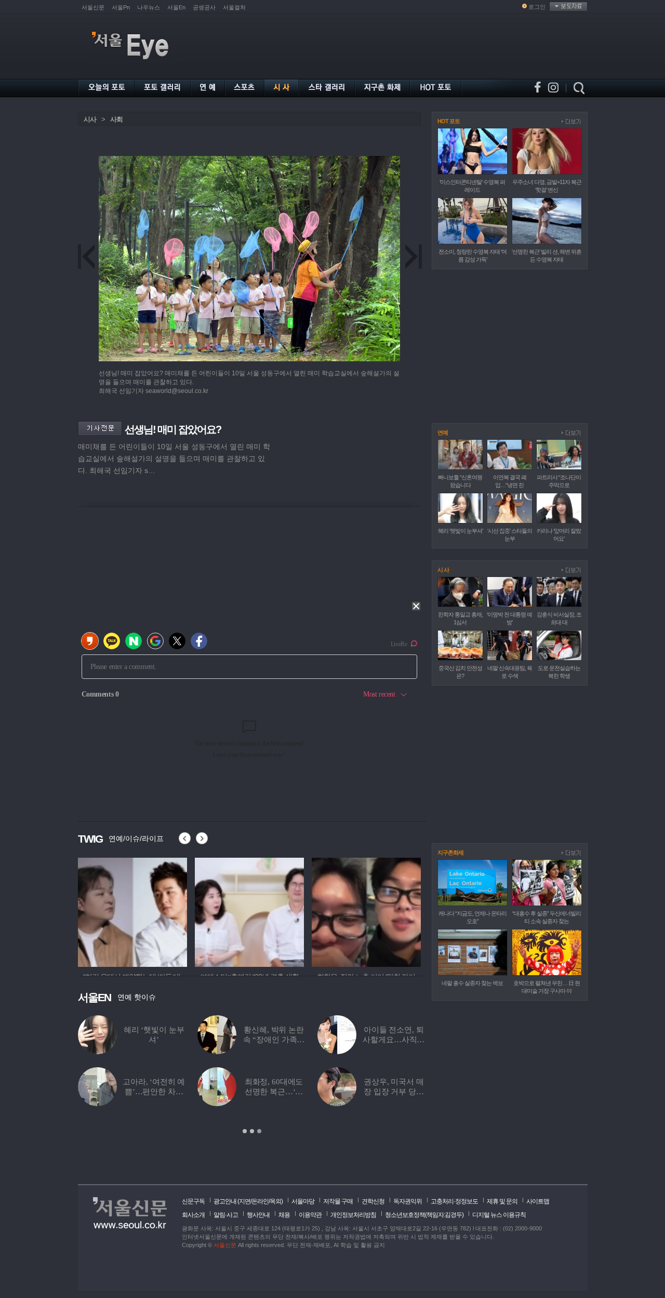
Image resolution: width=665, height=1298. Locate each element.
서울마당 (302, 1201)
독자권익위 (407, 1201)
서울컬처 (234, 7)
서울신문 (93, 7)
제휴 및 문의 (502, 1201)
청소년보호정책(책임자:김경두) (424, 1214)
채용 (284, 1214)
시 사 (443, 570)
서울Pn (121, 7)
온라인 (260, 1201)
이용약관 (310, 1214)
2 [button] (252, 1131)
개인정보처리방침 (353, 1214)
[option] (252, 1075)
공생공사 (204, 7)
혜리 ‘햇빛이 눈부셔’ (460, 531)
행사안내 (258, 1214)
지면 (244, 1201)
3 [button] (259, 1131)
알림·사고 (226, 1214)
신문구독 (193, 1201)
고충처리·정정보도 (454, 1201)
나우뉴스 (148, 7)
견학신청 (373, 1201)
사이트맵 (537, 1201)
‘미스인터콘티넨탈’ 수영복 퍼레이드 (154, 1040)
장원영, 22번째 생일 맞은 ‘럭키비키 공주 (394, 1040)
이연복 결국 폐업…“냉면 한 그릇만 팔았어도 (394, 1092)
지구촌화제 (450, 852)
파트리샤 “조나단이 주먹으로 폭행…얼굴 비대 (274, 1092)
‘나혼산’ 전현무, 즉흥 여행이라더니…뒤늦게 (154, 1092)
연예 (442, 432)
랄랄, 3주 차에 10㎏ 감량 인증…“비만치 (274, 1040)
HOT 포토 (448, 121)
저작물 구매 (338, 1201)
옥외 (275, 1201)
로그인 (537, 7)
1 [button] (245, 1131)
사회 (116, 119)
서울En (176, 7)
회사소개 (193, 1214)
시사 (90, 119)
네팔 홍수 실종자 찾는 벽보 (472, 983)
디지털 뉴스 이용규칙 (499, 1214)
